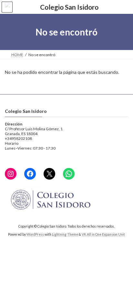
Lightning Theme (65, 234)
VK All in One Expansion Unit (103, 234)
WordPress (35, 234)
